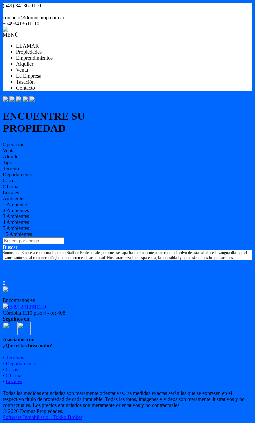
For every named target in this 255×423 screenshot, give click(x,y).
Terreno (11, 168)
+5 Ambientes (17, 234)
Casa (8, 180)
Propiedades (29, 52)
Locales (11, 192)
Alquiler (24, 64)
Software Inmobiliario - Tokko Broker (42, 417)
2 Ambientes (16, 210)
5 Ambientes (16, 228)
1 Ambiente (15, 204)
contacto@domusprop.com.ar (33, 17)
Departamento (17, 174)
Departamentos (21, 363)
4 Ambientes (16, 222)
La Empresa (28, 76)
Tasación (25, 82)
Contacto (25, 88)
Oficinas (14, 375)
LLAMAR (27, 46)
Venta (22, 70)
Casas (12, 369)
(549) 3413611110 (27, 307)
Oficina (10, 186)
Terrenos (15, 357)
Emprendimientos (34, 58)
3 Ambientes (16, 216)
